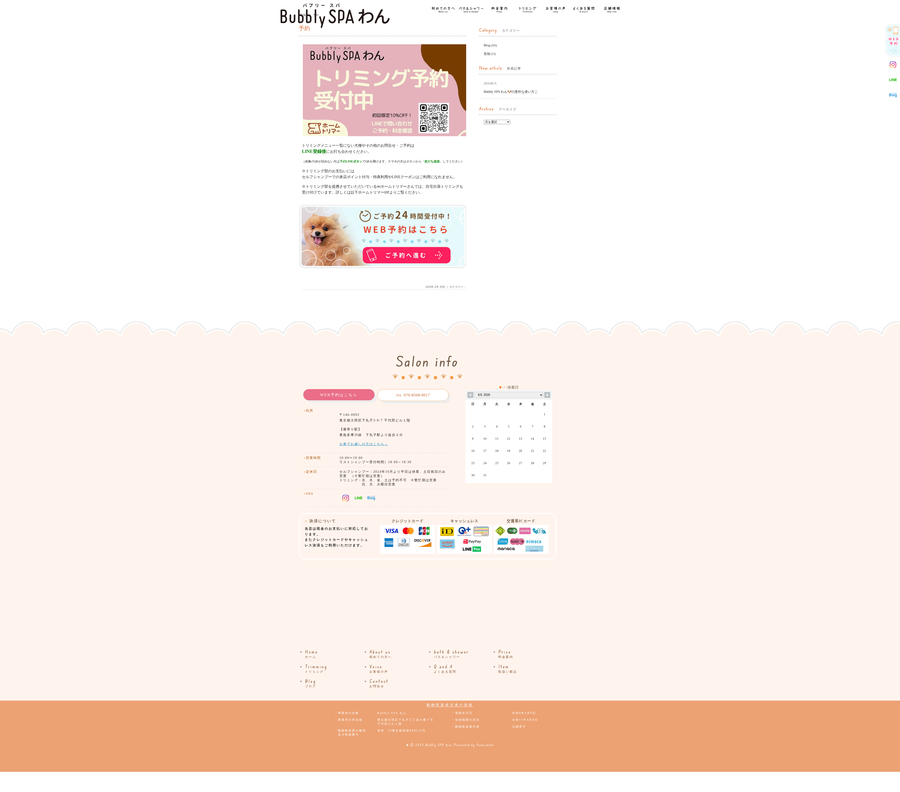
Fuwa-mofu (485, 745)
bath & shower (451, 654)
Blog (487, 45)
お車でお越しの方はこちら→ (363, 444)
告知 (487, 54)
